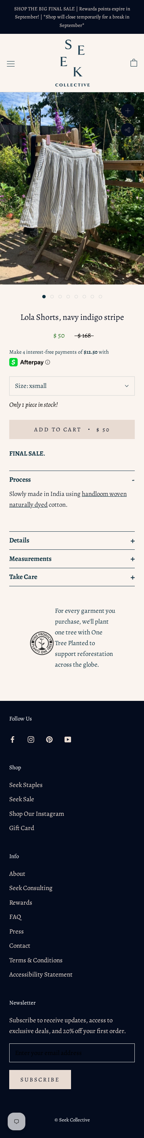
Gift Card (21, 828)
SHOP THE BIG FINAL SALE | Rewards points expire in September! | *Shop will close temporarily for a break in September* (72, 16)
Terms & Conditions (36, 960)
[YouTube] (68, 739)
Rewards (20, 902)
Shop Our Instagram (36, 813)
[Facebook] (12, 739)
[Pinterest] (49, 739)
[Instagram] (31, 739)
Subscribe (40, 1079)
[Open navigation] (11, 63)
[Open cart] (134, 63)
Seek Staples (26, 784)
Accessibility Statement (41, 974)
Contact (19, 945)
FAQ (15, 916)
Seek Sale (21, 799)
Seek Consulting (31, 887)
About (17, 873)
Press (16, 931)
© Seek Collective (72, 1119)
